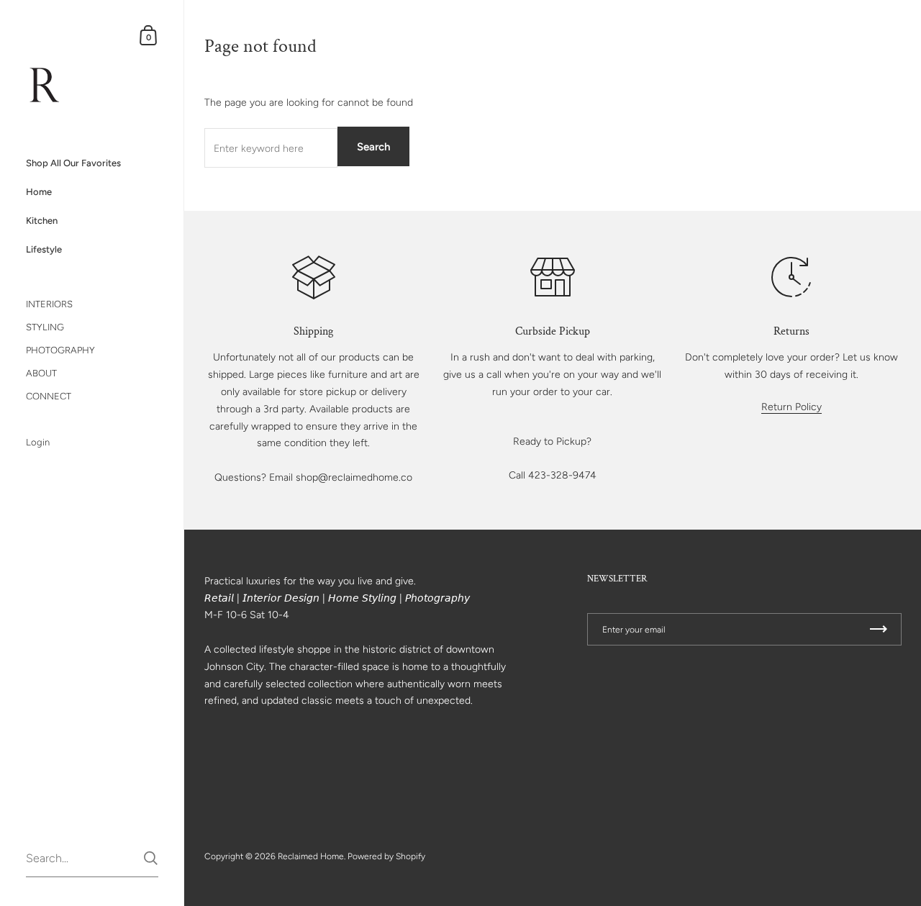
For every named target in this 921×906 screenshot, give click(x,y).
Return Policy (791, 407)
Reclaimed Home (311, 856)
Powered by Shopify (386, 856)
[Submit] (150, 858)
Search (373, 146)
